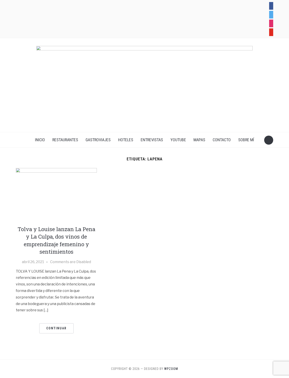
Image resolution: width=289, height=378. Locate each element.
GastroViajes (98, 139)
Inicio (40, 139)
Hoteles (125, 139)
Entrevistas (152, 139)
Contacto (222, 139)
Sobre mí (246, 139)
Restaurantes (65, 139)
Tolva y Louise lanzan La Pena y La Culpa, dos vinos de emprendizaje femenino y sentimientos (56, 240)
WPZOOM (171, 369)
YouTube (178, 139)
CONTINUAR (56, 328)
